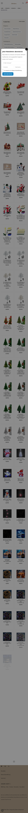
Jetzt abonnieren (8, 74)
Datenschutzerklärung (17, 70)
